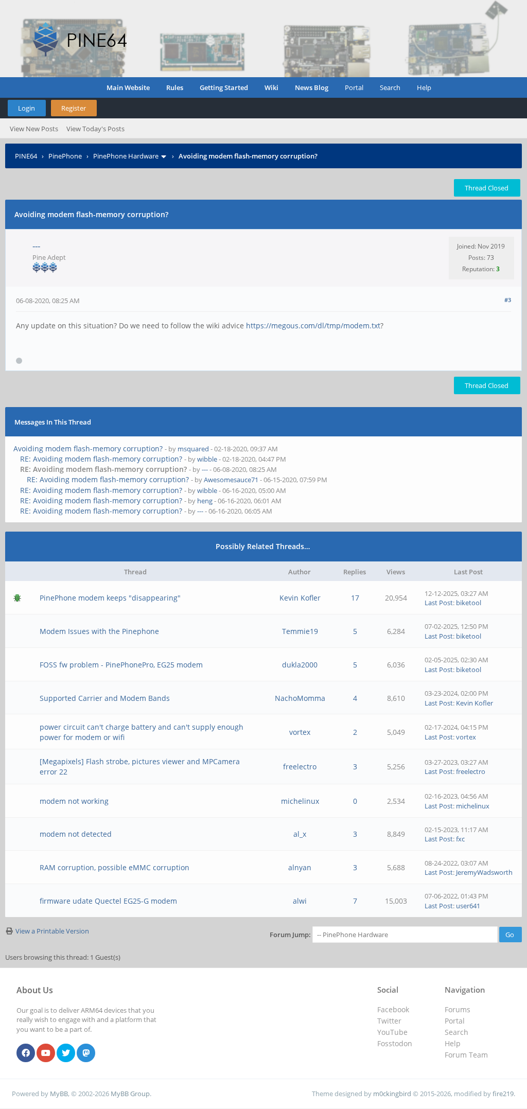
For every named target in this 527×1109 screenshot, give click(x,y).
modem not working (74, 801)
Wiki (271, 87)
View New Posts (34, 128)
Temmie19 (300, 631)
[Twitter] (66, 1053)
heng (205, 500)
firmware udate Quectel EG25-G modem (108, 901)
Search (390, 87)
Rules (174, 87)
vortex (299, 732)
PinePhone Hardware (126, 156)
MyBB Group (130, 1093)
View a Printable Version (52, 931)
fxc (460, 838)
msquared (193, 448)
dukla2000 (300, 665)
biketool (468, 602)
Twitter (389, 1021)
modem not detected (76, 834)
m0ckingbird (392, 1093)
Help (424, 87)
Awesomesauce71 (231, 479)
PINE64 (26, 156)
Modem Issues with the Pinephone (99, 631)
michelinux (300, 801)
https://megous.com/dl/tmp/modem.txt (313, 325)
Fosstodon (394, 1043)
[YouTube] (46, 1053)
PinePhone (65, 156)
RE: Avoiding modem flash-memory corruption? (101, 459)
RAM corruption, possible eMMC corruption (114, 867)
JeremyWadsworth (484, 872)
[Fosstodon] (86, 1053)
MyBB (59, 1093)
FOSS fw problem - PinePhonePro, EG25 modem (121, 665)
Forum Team (466, 1055)
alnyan (299, 867)
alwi (300, 901)
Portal (354, 87)
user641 (468, 905)
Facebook (393, 1009)
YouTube (392, 1032)
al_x (299, 834)
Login (26, 108)
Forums (457, 1009)
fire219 (503, 1093)
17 (355, 598)
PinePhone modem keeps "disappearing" (110, 598)
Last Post (439, 602)
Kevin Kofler (300, 598)
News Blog (311, 87)
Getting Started (224, 87)
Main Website (128, 87)
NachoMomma (300, 698)
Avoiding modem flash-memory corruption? (88, 448)
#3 (507, 300)
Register (73, 108)
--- (36, 246)
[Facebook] (25, 1053)
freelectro (300, 766)
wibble (207, 459)
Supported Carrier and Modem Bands (105, 698)
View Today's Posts (95, 128)
